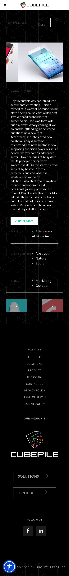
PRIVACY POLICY (34, 390)
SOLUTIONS (34, 364)
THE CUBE (34, 350)
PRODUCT (34, 370)
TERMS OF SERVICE (34, 397)
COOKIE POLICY (35, 404)
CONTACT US (34, 384)
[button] (9, 566)
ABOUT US (34, 357)
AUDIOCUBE (34, 377)
